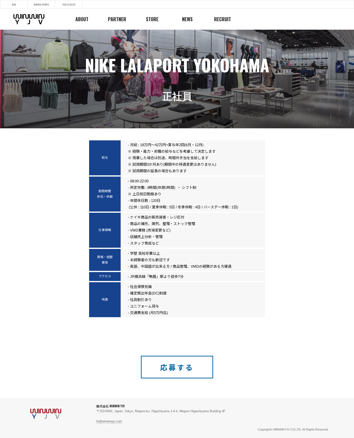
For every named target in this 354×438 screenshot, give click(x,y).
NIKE (14, 4)
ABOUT (81, 19)
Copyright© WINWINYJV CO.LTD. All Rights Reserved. (293, 429)
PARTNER (117, 19)
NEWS (187, 19)
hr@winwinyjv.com (109, 421)
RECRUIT (222, 19)
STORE (152, 19)
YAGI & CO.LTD (68, 4)
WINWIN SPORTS (41, 4)
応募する (177, 368)
